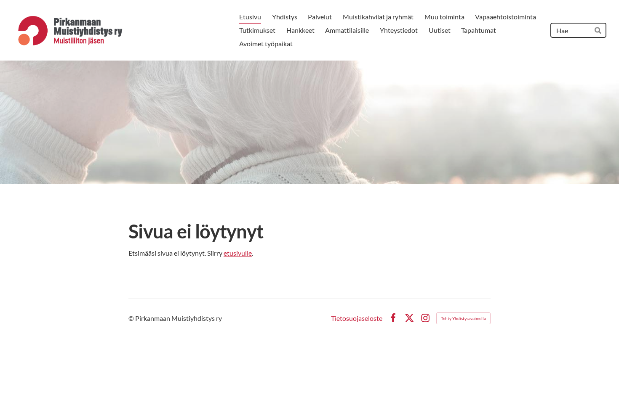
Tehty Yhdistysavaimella (463, 318)
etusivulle (238, 253)
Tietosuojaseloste (356, 318)
